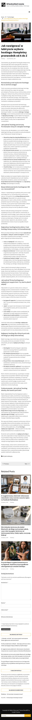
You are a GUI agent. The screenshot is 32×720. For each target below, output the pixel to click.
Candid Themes (16, 712)
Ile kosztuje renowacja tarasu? (15, 694)
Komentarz (4, 582)
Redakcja (3, 58)
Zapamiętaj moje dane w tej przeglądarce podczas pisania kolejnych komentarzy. (15, 624)
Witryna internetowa (7, 617)
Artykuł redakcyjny (7, 456)
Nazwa (3, 603)
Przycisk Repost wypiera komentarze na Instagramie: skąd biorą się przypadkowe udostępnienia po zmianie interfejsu (14, 564)
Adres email (4, 610)
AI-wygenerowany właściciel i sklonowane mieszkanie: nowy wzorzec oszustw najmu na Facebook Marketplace (15, 498)
